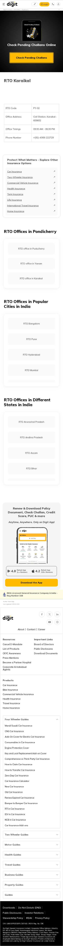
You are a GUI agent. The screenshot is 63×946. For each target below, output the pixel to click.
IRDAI (29, 918)
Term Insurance (15, 194)
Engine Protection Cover (17, 748)
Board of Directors (44, 644)
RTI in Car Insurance (15, 808)
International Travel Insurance (23, 205)
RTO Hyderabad (31, 354)
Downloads (9, 907)
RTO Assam (31, 452)
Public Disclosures (43, 649)
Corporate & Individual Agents (14, 668)
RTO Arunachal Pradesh (31, 421)
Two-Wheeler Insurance (20, 177)
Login (45, 4)
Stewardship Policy (13, 918)
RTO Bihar (31, 468)
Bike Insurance (10, 689)
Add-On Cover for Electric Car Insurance (25, 736)
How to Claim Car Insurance (18, 764)
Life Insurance (14, 199)
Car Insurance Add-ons (16, 825)
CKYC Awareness (12, 653)
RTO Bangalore (31, 323)
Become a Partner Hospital (17, 662)
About (21, 629)
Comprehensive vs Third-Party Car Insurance (27, 759)
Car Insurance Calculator (17, 781)
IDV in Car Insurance (15, 814)
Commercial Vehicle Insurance (22, 182)
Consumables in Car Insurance (20, 742)
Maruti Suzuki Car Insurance (18, 725)
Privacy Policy (42, 918)
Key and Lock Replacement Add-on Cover (26, 753)
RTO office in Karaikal (31, 278)
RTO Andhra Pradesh (31, 437)
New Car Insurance (14, 786)
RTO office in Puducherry (31, 248)
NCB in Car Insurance (15, 819)
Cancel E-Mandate (12, 644)
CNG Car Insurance (14, 731)
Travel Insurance (11, 703)
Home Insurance (15, 211)
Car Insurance (14, 171)
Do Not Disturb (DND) (29, 907)
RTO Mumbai (31, 370)
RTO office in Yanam (31, 263)
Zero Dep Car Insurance (17, 775)
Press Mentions (11, 658)
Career (41, 629)
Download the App (31, 582)
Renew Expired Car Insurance (19, 797)
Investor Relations (34, 912)
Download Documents (46, 653)
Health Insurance (16, 188)
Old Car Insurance (14, 792)
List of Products (11, 649)
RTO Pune (31, 339)
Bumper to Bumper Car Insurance (21, 803)
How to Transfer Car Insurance (20, 770)
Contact (31, 629)
